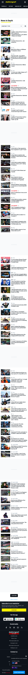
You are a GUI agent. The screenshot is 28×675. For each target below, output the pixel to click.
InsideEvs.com (14, 636)
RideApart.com (14, 647)
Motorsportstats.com (14, 645)
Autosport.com (14, 643)
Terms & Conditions (6, 670)
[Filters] (25, 26)
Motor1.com (14, 638)
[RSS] (21, 627)
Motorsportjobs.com (14, 640)
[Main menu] (2, 2)
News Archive (14, 599)
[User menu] (25, 2)
